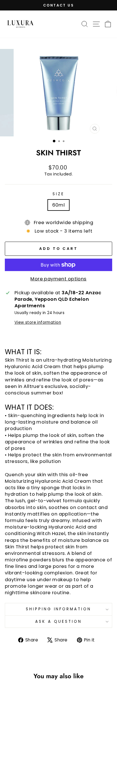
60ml (58, 205)
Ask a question (58, 621)
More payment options (58, 279)
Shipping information (58, 609)
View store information (37, 322)
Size (58, 194)
